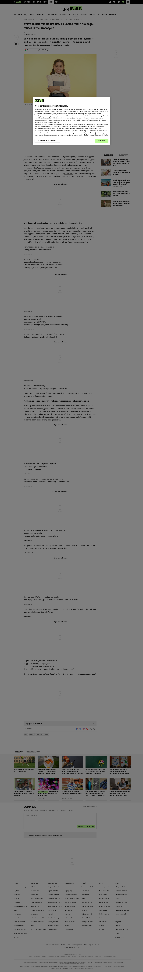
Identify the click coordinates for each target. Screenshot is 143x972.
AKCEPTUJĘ (102, 141)
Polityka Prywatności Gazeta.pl (92, 135)
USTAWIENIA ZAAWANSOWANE (47, 141)
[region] (71, 121)
